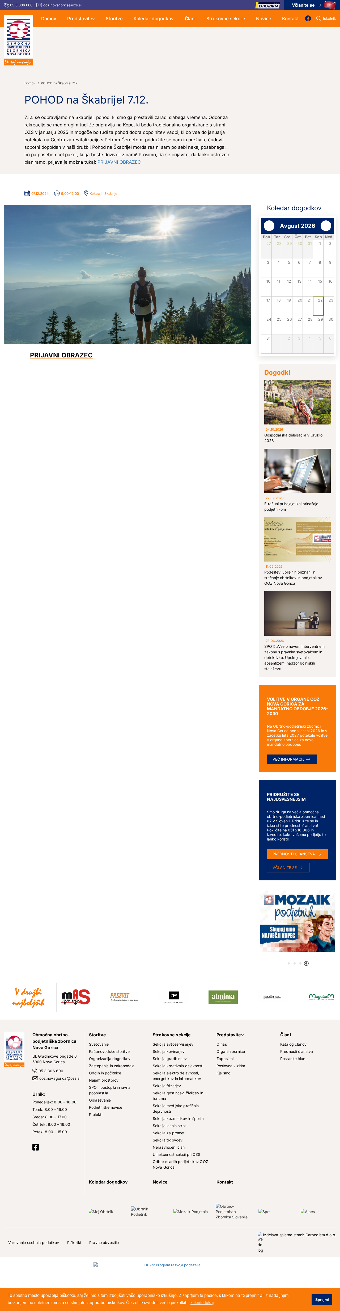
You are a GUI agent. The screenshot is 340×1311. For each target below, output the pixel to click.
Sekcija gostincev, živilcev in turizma (178, 1096)
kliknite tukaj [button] (202, 1302)
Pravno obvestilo (104, 1242)
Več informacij (288, 759)
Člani (190, 18)
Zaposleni (224, 1058)
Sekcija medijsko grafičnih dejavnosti (176, 1108)
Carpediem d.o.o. (320, 1234)
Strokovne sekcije (225, 18)
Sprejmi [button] (322, 1299)
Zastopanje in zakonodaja (111, 1065)
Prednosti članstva (294, 854)
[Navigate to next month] (326, 225)
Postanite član (292, 1058)
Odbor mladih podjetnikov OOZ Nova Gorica (180, 1164)
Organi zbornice (230, 1051)
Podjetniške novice (105, 1107)
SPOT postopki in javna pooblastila (109, 1090)
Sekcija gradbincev (170, 1058)
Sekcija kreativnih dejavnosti (178, 1065)
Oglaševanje (100, 1100)
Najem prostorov (103, 1080)
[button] (288, 963)
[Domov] (18, 40)
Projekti (95, 1114)
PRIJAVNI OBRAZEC (119, 162)
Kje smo (223, 1073)
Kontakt (290, 18)
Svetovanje (99, 1044)
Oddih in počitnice (105, 1073)
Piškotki (74, 1242)
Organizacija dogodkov (109, 1058)
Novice (263, 18)
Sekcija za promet (169, 1133)
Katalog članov (293, 1044)
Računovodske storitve (109, 1051)
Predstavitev (81, 18)
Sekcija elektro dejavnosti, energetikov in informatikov (177, 1076)
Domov (48, 18)
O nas (221, 1044)
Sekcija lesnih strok (170, 1125)
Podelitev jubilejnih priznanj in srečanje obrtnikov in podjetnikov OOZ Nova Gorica (293, 578)
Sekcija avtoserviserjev (173, 1044)
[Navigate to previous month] (269, 225)
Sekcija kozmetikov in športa (178, 1118)
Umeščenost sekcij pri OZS (177, 1154)
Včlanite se (303, 5)
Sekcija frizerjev (167, 1085)
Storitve (114, 18)
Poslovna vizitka (230, 1065)
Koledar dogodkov (154, 18)
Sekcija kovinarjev (169, 1051)
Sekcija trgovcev (167, 1140)
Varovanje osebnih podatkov (33, 1242)
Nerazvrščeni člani (169, 1147)
